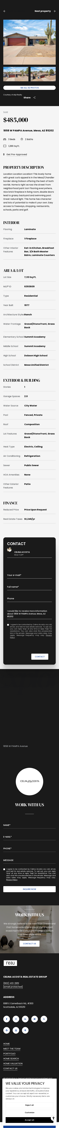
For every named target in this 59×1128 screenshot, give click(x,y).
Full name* (13, 586)
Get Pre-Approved (16, 154)
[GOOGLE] (6, 1030)
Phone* (7, 848)
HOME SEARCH (11, 1058)
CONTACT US (29, 943)
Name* (6, 825)
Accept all (29, 1120)
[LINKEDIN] (25, 1019)
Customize (29, 1112)
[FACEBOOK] (6, 1019)
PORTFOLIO (9, 1053)
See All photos (29, 87)
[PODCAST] (25, 1030)
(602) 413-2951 (11, 983)
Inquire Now (29, 889)
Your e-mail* (14, 575)
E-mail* (7, 836)
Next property (43, 11)
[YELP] (44, 1019)
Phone (10, 598)
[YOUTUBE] (34, 1019)
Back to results (16, 11)
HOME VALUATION (13, 1063)
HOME (6, 1043)
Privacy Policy (11, 880)
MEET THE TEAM (11, 1048)
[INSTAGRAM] (16, 1019)
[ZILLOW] (16, 1030)
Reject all (29, 1105)
